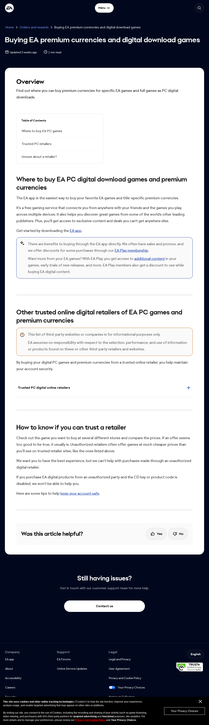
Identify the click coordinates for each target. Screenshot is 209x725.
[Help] (9, 8)
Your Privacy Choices (131, 687)
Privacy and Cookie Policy (90, 720)
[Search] (199, 8)
